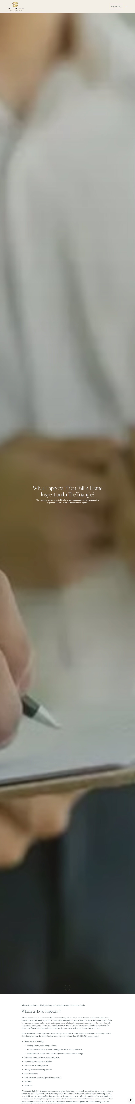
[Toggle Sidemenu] (126, 6)
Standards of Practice (92, 1036)
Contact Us (116, 6)
